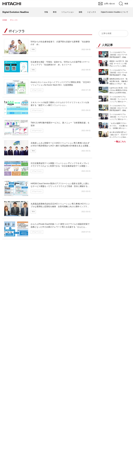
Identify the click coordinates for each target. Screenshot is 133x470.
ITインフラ (17, 31)
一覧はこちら (120, 142)
